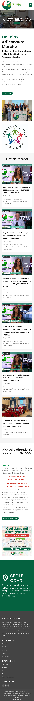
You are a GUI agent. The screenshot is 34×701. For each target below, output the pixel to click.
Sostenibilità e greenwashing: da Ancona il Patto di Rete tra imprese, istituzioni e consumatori (16, 423)
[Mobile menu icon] (30, 5)
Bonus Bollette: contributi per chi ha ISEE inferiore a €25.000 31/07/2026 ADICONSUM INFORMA (16, 190)
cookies (14, 695)
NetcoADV (19, 699)
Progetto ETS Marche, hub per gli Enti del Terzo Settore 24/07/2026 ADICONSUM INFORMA (17, 235)
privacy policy (8, 695)
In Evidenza (6, 165)
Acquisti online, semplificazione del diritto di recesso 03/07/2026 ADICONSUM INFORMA (16, 377)
